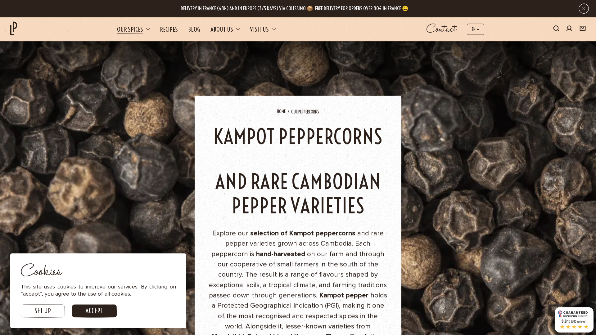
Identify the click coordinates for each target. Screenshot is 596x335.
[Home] (13, 28)
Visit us (259, 29)
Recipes (169, 29)
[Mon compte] (569, 29)
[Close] (584, 8)
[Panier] (583, 29)
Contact (441, 29)
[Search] (556, 29)
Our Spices (130, 29)
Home (281, 111)
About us (221, 29)
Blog (194, 29)
